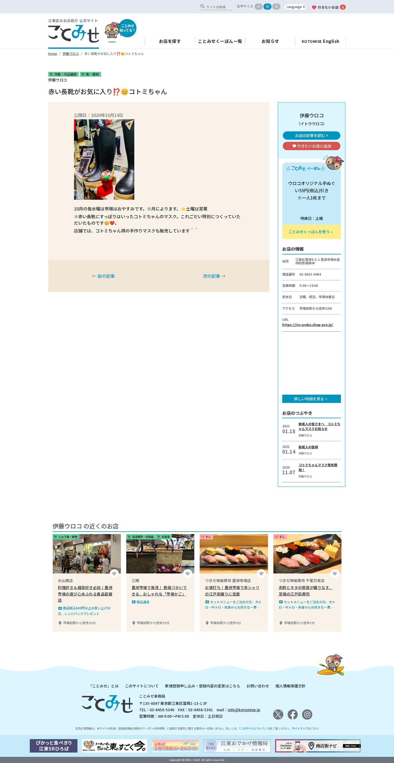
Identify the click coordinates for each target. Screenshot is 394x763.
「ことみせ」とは (103, 685)
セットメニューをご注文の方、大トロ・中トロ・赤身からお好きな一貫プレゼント (233, 604)
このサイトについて (142, 685)
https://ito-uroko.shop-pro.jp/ (307, 324)
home (52, 53)
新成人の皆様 (308, 447)
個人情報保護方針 (291, 685)
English (321, 41)
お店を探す (170, 41)
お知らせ (270, 41)
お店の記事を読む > (311, 135)
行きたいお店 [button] (311, 146)
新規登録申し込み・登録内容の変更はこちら (202, 685)
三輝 (135, 580)
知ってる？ (127, 28)
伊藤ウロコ (71, 53)
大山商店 (65, 580)
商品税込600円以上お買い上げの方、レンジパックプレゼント (84, 611)
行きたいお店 (327, 7)
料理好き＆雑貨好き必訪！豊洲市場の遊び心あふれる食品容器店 (85, 594)
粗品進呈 (141, 601)
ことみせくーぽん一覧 (220, 41)
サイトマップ (300, 728)
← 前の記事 (103, 276)
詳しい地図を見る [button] (311, 398)
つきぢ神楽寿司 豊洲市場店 (228, 580)
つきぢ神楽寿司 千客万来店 (302, 580)
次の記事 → (214, 276)
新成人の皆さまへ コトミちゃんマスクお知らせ (319, 426)
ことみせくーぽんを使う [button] (311, 231)
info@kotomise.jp (244, 709)
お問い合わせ (258, 685)
